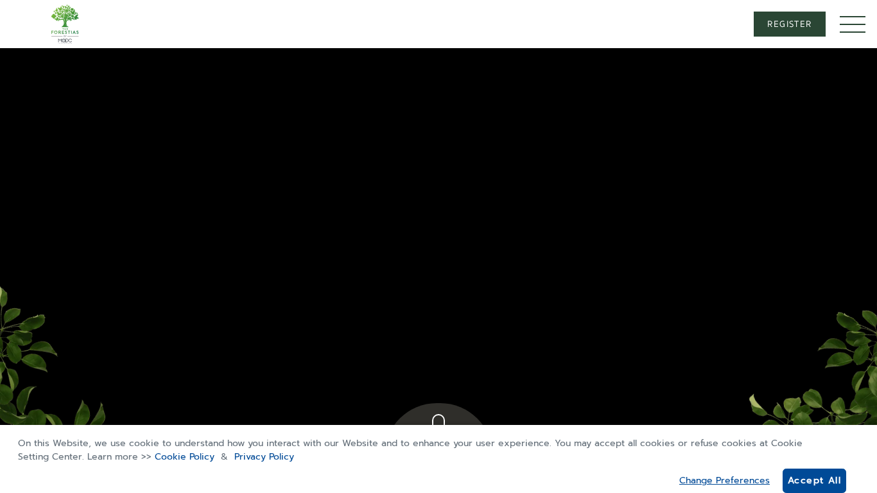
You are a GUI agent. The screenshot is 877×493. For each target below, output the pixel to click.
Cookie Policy (184, 456)
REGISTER (789, 24)
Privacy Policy (264, 456)
